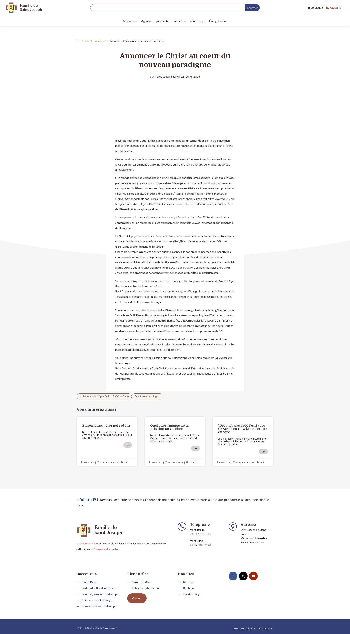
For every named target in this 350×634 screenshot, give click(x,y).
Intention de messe (146, 588)
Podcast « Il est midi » (97, 588)
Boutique (317, 7)
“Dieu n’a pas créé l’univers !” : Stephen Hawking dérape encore (243, 441)
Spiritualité (162, 21)
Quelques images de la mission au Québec (175, 441)
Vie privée (265, 628)
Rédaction (88, 462)
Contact (137, 598)
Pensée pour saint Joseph (99, 594)
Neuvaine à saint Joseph (98, 606)
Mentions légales (245, 628)
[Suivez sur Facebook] (233, 576)
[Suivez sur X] (243, 576)
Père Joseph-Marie (167, 76)
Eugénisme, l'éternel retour (107, 441)
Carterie (335, 7)
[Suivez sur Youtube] (253, 576)
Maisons (128, 21)
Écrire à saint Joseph (96, 600)
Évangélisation (218, 21)
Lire (128, 445)
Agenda (146, 21)
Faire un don (141, 582)
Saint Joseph (197, 21)
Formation (179, 21)
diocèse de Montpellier (105, 549)
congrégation (87, 543)
